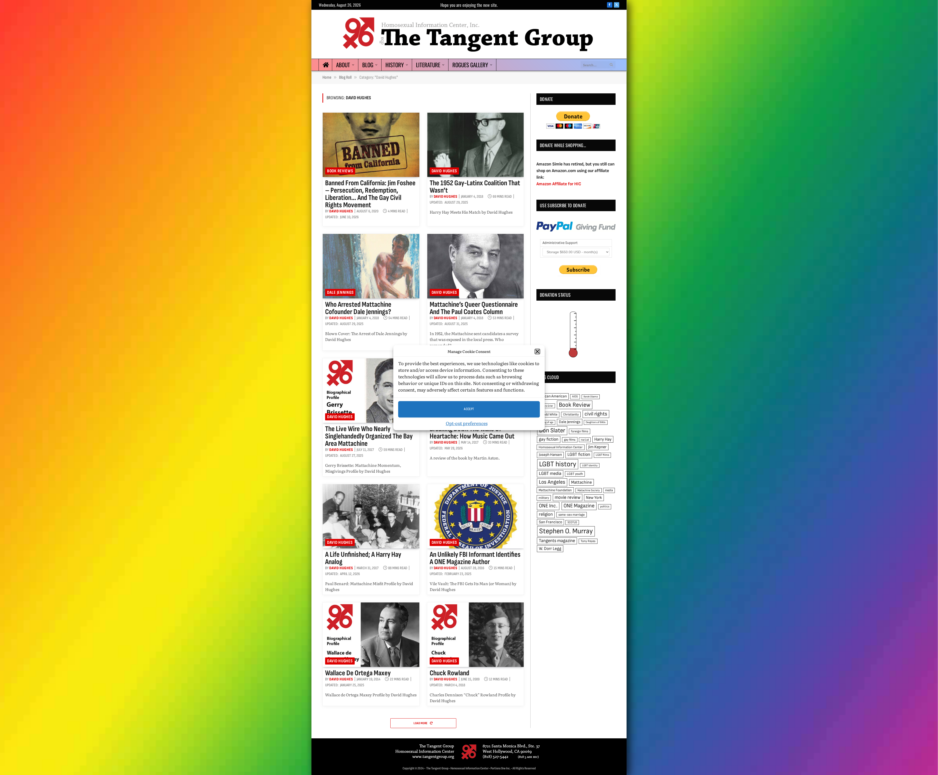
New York (594, 497)
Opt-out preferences (467, 423)
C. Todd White (548, 414)
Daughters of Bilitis (596, 422)
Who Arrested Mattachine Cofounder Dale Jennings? (358, 308)
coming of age (546, 422)
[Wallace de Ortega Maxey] (371, 634)
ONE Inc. (548, 505)
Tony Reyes (588, 541)
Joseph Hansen (550, 454)
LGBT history (557, 464)
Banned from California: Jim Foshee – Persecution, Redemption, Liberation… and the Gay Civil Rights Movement (370, 194)
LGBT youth (575, 474)
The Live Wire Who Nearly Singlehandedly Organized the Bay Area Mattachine (369, 436)
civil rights (596, 414)
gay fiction (548, 439)
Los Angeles (552, 482)
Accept (469, 409)
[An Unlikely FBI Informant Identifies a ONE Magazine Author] (475, 516)
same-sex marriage (571, 515)
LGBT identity (589, 465)
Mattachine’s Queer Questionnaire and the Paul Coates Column (474, 308)
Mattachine (581, 482)
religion (546, 514)
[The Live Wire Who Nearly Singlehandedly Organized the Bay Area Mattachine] (371, 390)
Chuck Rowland (449, 673)
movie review (567, 497)
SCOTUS (572, 522)
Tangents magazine (557, 541)
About (343, 65)
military (544, 498)
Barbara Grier (546, 405)
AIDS (575, 396)
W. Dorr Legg (550, 548)
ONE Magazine (579, 505)
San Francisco (550, 522)
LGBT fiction (578, 454)
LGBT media (550, 473)
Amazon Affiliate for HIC (558, 183)
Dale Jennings (340, 292)
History (394, 65)
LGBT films (602, 455)
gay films (570, 440)
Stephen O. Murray (566, 531)
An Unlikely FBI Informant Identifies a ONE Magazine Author (475, 558)
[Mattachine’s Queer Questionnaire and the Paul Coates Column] (475, 266)
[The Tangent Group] (469, 34)
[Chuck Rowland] (475, 634)
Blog (367, 65)
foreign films (579, 431)
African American (553, 396)
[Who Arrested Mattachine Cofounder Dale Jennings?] (371, 266)
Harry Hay (602, 439)
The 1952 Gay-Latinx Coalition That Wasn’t (475, 186)
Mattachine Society (588, 490)
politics (604, 506)
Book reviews (340, 171)
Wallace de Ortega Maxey (358, 673)
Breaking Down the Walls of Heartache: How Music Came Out (472, 432)
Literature (428, 65)
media (609, 490)
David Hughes (341, 211)
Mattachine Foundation (555, 490)
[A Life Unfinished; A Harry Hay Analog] (371, 516)
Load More (421, 723)
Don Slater (552, 430)
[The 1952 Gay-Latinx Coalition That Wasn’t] (475, 145)
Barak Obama (591, 396)
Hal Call (585, 439)
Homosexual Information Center (561, 447)
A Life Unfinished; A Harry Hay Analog (363, 558)
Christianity (571, 414)
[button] (537, 351)
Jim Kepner (597, 447)
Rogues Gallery (470, 65)
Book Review (574, 404)
